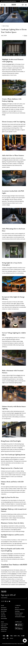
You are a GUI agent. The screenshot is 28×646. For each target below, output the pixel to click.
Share (25, 35)
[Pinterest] (3, 601)
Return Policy (4, 629)
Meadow (4, 104)
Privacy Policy (14, 643)
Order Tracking (4, 624)
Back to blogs (6, 25)
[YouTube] (9, 601)
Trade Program (18, 615)
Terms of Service (21, 643)
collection (13, 573)
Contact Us (3, 631)
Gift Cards (3, 616)
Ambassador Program (20, 616)
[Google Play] (21, 628)
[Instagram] (2, 601)
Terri (7, 237)
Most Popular (4, 609)
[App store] (21, 624)
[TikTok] (7, 601)
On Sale (3, 613)
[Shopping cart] (26, 5)
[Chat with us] (25, 640)
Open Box (3, 615)
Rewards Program (19, 613)
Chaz (8, 196)
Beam (18, 375)
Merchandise (4, 618)
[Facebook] (6, 601)
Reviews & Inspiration (20, 609)
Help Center (3, 625)
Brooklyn (17, 413)
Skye (19, 162)
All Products (3, 607)
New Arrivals (3, 611)
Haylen (9, 64)
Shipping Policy (4, 627)
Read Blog (17, 611)
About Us (17, 607)
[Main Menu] (2, 5)
